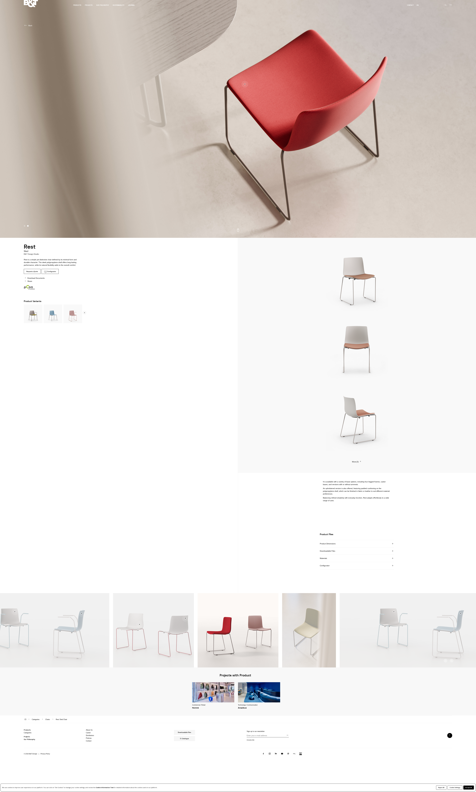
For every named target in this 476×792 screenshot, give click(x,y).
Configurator (51, 272)
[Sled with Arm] (72, 313)
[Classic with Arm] (33, 313)
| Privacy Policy (44, 754)
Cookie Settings (455, 787)
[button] (24, 226)
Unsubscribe (250, 740)
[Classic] (53, 313)
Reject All (441, 787)
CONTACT (410, 5)
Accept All (468, 787)
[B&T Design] (47, 4)
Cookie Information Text (105, 787)
